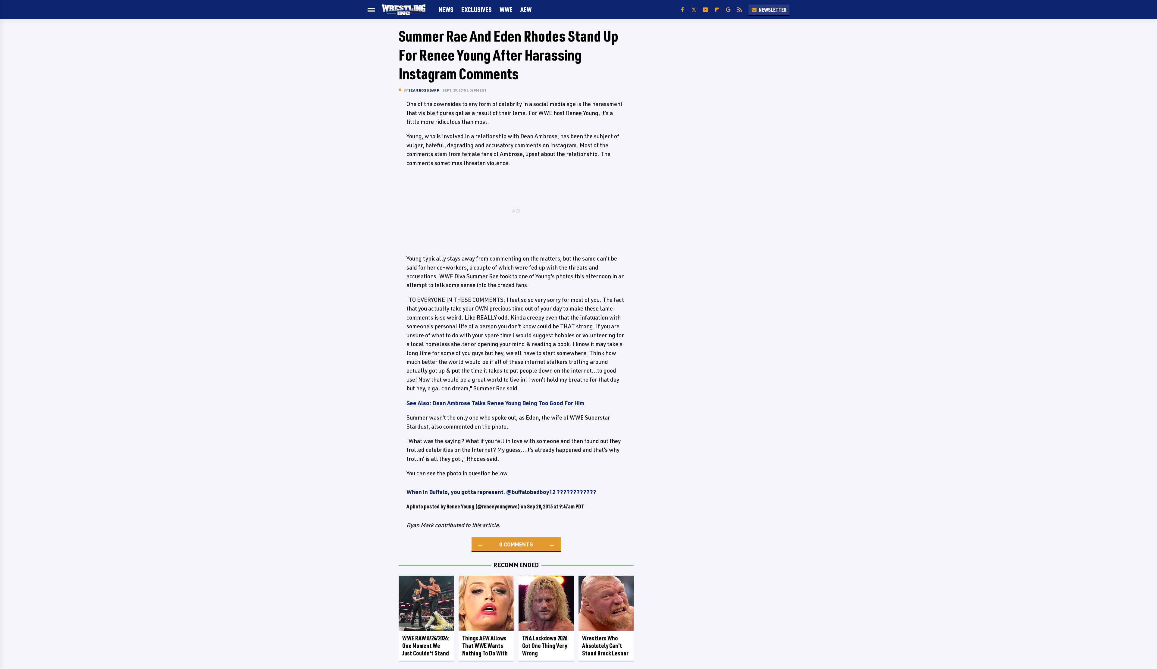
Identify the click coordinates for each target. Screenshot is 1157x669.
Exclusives (476, 9)
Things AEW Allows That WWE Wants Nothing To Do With (485, 645)
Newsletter (772, 9)
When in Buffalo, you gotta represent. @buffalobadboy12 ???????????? (501, 491)
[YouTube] (705, 9)
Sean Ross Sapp (423, 90)
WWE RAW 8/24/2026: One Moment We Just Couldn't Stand (425, 645)
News (446, 9)
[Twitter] (694, 9)
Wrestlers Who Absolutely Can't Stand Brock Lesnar (605, 645)
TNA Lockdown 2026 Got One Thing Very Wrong (544, 645)
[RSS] (739, 9)
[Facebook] (682, 9)
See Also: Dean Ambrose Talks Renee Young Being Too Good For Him (495, 403)
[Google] (728, 9)
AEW (525, 9)
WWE (506, 9)
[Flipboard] (717, 9)
